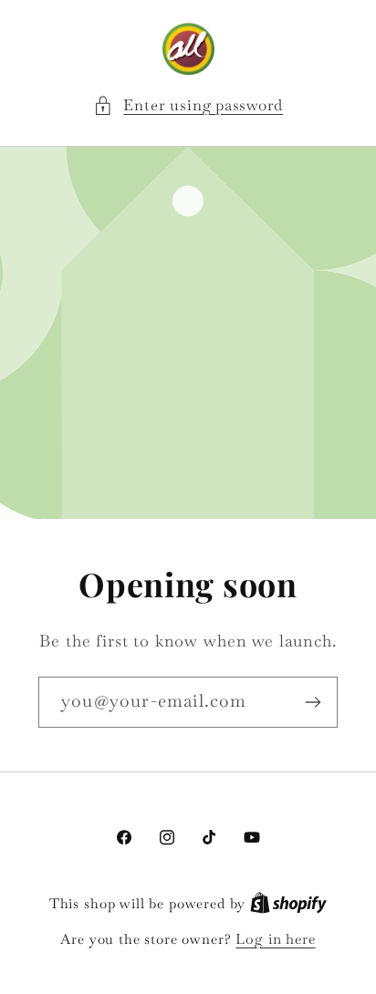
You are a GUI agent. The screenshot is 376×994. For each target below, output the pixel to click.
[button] (188, 106)
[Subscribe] (312, 702)
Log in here (275, 938)
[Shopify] (288, 903)
